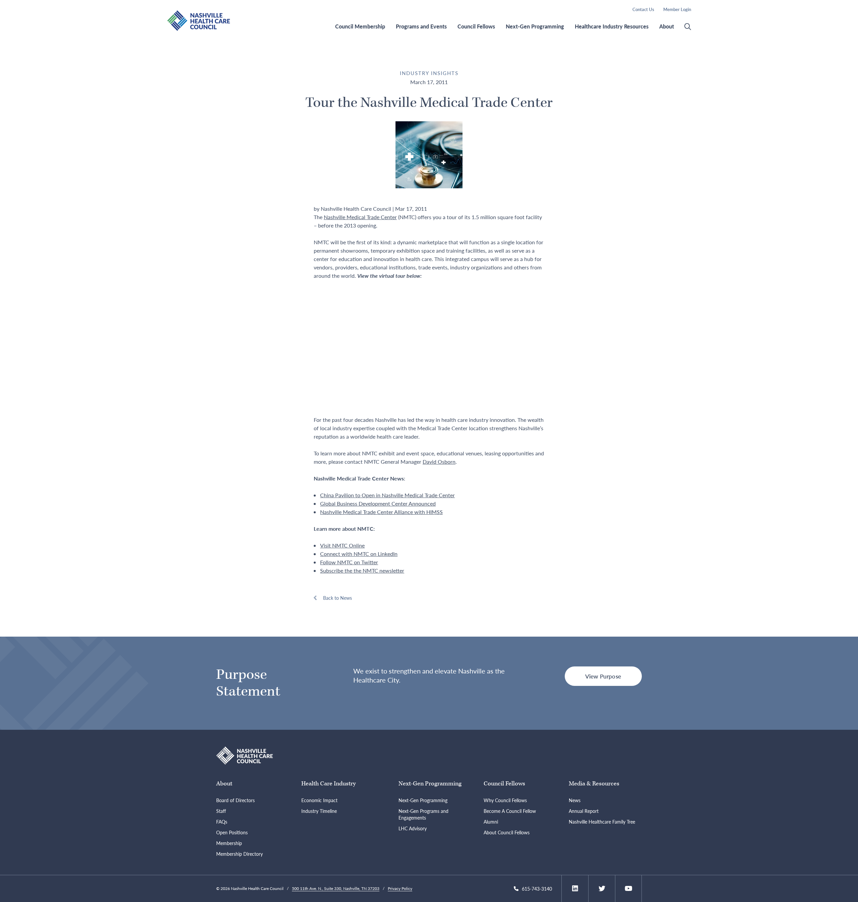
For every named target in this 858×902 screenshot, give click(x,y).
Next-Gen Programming (535, 26)
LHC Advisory (413, 828)
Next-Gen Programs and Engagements (423, 814)
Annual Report (584, 811)
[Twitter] (602, 888)
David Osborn (439, 461)
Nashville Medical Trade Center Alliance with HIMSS (381, 512)
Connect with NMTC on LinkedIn (358, 554)
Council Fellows (476, 26)
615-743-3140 (537, 888)
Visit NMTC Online (342, 545)
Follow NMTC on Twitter (349, 562)
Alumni (491, 821)
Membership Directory (239, 853)
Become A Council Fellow (510, 811)
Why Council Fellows (505, 800)
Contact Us (643, 9)
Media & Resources (594, 783)
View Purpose (603, 676)
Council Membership (360, 26)
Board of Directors (235, 800)
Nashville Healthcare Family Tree (602, 821)
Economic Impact (319, 800)
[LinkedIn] (575, 888)
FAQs (221, 821)
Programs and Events (421, 26)
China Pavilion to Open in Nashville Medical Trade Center (387, 495)
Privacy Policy (400, 888)
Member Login (677, 9)
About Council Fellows (507, 832)
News (574, 800)
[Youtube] (628, 888)
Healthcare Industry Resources (612, 26)
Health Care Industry (328, 783)
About (666, 26)
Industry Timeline (319, 811)
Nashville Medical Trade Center (360, 217)
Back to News (337, 598)
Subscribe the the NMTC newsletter (362, 570)
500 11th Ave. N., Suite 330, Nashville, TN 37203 (335, 888)
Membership (229, 843)
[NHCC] (244, 755)
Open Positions (232, 832)
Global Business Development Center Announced (378, 503)
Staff (221, 811)
